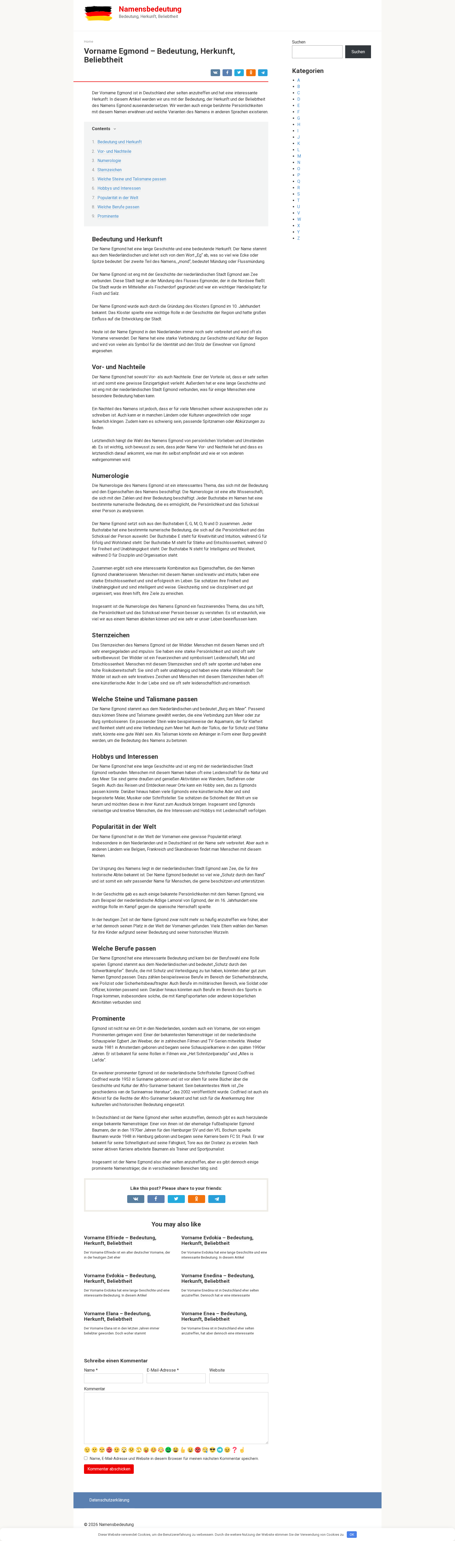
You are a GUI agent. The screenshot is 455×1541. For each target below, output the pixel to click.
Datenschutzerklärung (109, 1500)
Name (91, 1370)
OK (352, 1535)
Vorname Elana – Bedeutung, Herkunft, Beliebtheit (117, 1316)
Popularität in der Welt (117, 197)
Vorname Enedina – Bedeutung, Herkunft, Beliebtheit (217, 1278)
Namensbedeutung (150, 9)
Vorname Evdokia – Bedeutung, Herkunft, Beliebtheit (217, 1240)
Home (88, 41)
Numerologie (109, 160)
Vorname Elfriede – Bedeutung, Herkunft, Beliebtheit (120, 1240)
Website (217, 1370)
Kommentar (94, 1388)
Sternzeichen (109, 169)
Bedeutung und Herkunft (119, 141)
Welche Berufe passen (118, 206)
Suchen (298, 42)
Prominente (108, 216)
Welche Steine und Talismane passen (131, 179)
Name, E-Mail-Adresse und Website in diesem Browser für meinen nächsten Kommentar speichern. (174, 1458)
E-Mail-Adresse (163, 1370)
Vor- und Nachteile (114, 151)
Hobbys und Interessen (119, 188)
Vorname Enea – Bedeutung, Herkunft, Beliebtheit (214, 1316)
